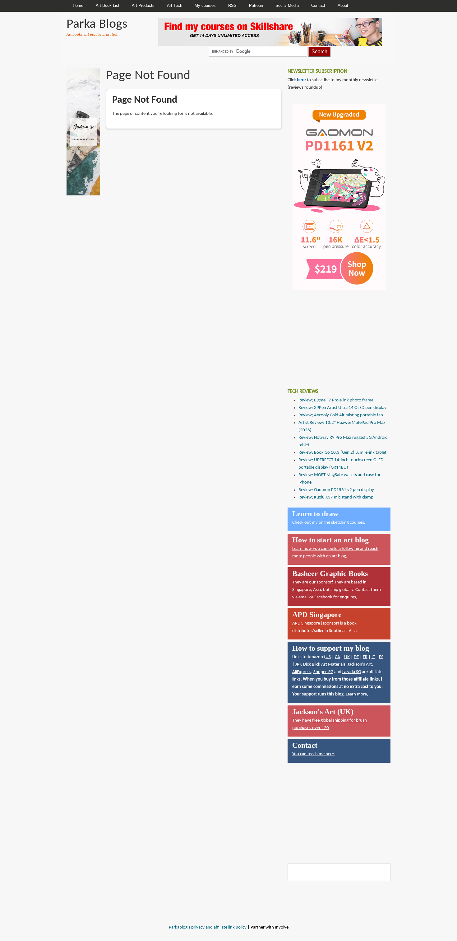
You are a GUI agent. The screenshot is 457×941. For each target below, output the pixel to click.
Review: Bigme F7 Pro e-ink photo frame (335, 400)
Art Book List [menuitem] (107, 5)
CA (337, 657)
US (328, 657)
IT (373, 657)
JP (297, 664)
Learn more (356, 694)
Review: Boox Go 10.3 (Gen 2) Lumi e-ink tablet (342, 452)
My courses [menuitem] (205, 5)
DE (356, 657)
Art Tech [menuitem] (174, 5)
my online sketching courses (338, 522)
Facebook (323, 597)
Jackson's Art (360, 664)
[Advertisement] (334, 335)
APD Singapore (306, 623)
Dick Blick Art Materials (324, 664)
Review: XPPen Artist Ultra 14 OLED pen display (342, 407)
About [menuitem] (343, 5)
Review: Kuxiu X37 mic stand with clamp (335, 497)
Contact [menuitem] (318, 5)
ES (381, 657)
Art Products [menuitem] (143, 5)
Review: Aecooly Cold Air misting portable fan (340, 415)
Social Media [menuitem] (287, 5)
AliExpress (301, 672)
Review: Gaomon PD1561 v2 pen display (336, 490)
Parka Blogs (97, 24)
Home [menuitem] (78, 5)
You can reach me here (313, 754)
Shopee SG (323, 672)
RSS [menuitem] (232, 5)
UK (347, 657)
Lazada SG (351, 672)
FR (365, 657)
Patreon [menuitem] (256, 5)
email (303, 597)
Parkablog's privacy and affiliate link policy (208, 927)
